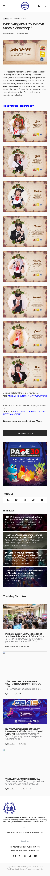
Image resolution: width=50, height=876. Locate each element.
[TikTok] (33, 500)
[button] (3, 6)
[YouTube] (42, 500)
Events (6, 18)
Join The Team (34, 850)
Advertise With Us (18, 847)
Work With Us (33, 847)
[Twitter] (25, 500)
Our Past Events (24, 833)
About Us (11, 833)
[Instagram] (16, 500)
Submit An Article (19, 850)
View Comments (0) (25, 433)
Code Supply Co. (37, 869)
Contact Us (37, 833)
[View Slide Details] (25, 464)
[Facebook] (8, 500)
